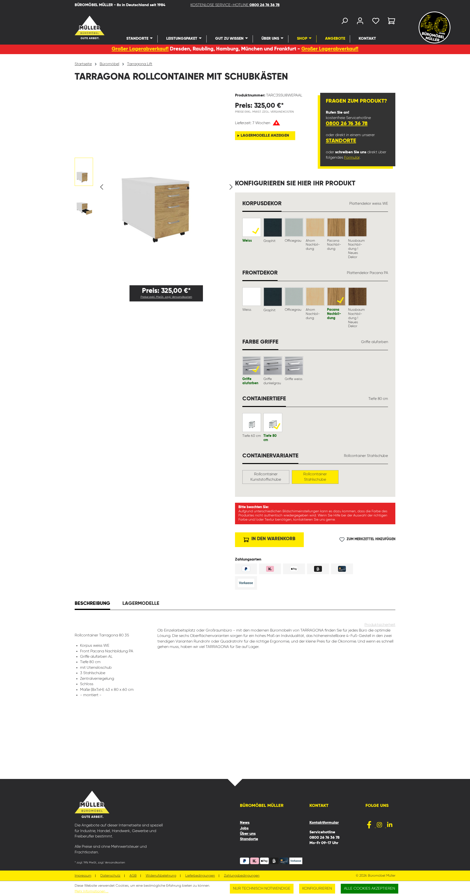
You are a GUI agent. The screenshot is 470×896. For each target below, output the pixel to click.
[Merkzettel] (376, 22)
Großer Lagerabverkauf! (140, 49)
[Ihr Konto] (360, 22)
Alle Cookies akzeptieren (369, 889)
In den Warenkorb (272, 539)
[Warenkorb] (390, 22)
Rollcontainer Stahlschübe (315, 477)
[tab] (92, 604)
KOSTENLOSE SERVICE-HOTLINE (235, 5)
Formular (352, 158)
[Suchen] (344, 22)
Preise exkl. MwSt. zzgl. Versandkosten (166, 297)
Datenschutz (110, 875)
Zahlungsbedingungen (241, 875)
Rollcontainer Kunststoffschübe (265, 477)
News (244, 823)
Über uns (248, 834)
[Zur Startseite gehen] (83, 27)
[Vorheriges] (101, 187)
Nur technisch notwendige (261, 889)
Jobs (244, 828)
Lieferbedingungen (200, 875)
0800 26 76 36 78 (347, 123)
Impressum (83, 875)
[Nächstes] (231, 187)
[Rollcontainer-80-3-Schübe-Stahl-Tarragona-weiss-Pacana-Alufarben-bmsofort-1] (166, 176)
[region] (155, 187)
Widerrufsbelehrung (161, 875)
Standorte (341, 140)
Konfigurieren (317, 889)
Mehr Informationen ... (91, 891)
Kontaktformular (324, 823)
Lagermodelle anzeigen (265, 136)
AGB (133, 875)
